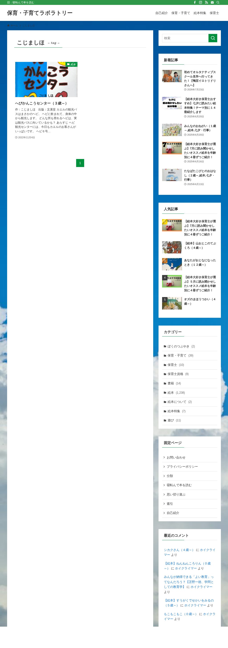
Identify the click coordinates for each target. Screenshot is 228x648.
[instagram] (201, 2)
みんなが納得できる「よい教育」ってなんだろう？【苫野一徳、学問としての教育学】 (189, 582)
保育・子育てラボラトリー (40, 13)
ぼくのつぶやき (181, 346)
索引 (170, 503)
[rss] (206, 2)
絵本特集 (176, 411)
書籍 (174, 383)
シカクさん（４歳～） (179, 550)
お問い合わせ (176, 457)
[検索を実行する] (212, 38)
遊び (174, 420)
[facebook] (195, 2)
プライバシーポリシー (182, 466)
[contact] (212, 2)
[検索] (218, 2)
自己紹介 (173, 513)
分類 (170, 476)
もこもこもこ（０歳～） (181, 614)
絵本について (180, 401)
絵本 (176, 392)
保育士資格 (178, 374)
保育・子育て (180, 355)
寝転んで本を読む (179, 485)
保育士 (176, 365)
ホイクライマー (186, 568)
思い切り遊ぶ (176, 494)
